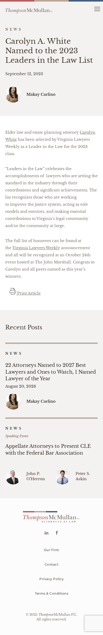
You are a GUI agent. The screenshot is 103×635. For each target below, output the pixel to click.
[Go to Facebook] (56, 533)
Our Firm (51, 550)
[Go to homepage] (29, 9)
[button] (97, 9)
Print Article (28, 293)
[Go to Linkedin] (46, 533)
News (13, 353)
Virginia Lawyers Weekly (36, 248)
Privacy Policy (51, 579)
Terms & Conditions (51, 593)
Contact (52, 564)
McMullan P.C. (57, 615)
